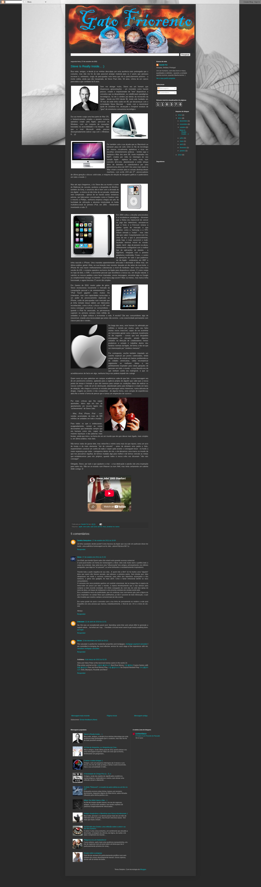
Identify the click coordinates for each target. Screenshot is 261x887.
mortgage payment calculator (136, 644)
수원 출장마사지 (114, 667)
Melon (79, 641)
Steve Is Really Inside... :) (87, 66)
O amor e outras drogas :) (93, 761)
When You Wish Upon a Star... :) (95, 800)
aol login (80, 630)
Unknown (80, 622)
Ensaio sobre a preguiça (93, 853)
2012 (180, 115)
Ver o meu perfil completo (165, 78)
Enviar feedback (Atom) (88, 720)
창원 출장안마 (82, 667)
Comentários (164, 93)
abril (182, 144)
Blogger (143, 869)
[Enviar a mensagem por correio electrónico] (100, 524)
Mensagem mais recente (80, 716)
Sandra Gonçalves (84, 540)
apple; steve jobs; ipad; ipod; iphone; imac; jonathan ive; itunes (99, 526)
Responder (81, 549)
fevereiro (183, 148)
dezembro (184, 121)
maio (182, 141)
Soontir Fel (163, 65)
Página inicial (112, 716)
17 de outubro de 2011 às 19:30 (104, 540)
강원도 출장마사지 (104, 665)
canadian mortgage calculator (88, 648)
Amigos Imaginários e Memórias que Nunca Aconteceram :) (106, 813)
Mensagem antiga (140, 716)
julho (182, 138)
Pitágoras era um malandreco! (95, 840)
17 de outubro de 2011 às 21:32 (94, 557)
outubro (183, 127)
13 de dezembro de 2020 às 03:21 (95, 641)
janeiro (182, 151)
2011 (180, 118)
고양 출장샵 (128, 665)
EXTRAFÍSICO (141, 734)
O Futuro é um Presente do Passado (148, 736)
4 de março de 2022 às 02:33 (96, 659)
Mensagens (164, 88)
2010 (180, 155)
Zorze (79, 557)
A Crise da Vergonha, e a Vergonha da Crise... (101, 747)
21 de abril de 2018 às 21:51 (95, 622)
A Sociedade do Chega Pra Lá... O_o (97, 774)
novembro (184, 124)
